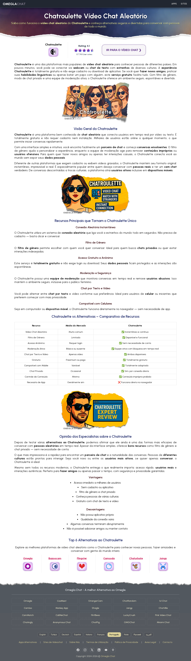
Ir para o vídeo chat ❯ (123, 50)
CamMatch (28, 615)
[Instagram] (85, 650)
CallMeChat (62, 615)
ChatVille (163, 608)
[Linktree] (113, 650)
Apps (174, 4)
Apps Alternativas (28, 642)
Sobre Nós (74, 642)
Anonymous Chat (62, 622)
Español (77, 634)
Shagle (95, 608)
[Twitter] (92, 650)
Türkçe (54, 634)
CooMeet (61, 601)
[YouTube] (106, 650)
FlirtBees (95, 615)
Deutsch (65, 634)
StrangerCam (95, 601)
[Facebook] (78, 650)
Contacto (167, 642)
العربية (148, 634)
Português (114, 634)
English (43, 634)
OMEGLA (14, 4)
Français (100, 634)
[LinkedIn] (99, 650)
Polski (126, 634)
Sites (184, 4)
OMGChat (129, 622)
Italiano (89, 634)
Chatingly (28, 622)
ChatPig (95, 622)
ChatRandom (129, 601)
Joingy (129, 608)
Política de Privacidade (126, 642)
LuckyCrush (129, 615)
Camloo (28, 608)
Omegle (28, 601)
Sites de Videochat (53, 642)
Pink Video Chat (163, 615)
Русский (137, 634)
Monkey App (62, 608)
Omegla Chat (108, 656)
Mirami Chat (163, 622)
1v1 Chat (163, 601)
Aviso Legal (150, 642)
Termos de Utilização (97, 642)
